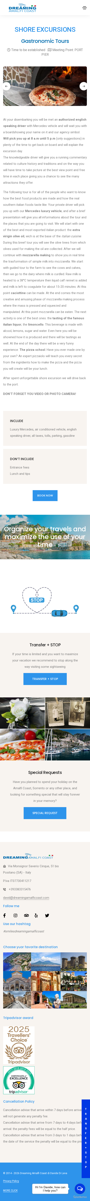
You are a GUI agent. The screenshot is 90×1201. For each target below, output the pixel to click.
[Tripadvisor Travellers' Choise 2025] (19, 1045)
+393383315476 (20, 889)
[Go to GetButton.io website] (80, 1197)
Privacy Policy (11, 1181)
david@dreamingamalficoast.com (26, 898)
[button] (6, 86)
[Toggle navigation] (84, 7)
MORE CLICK (10, 1190)
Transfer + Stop (45, 679)
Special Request (45, 813)
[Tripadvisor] (19, 1080)
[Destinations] (45, 980)
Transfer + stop (85, 1138)
